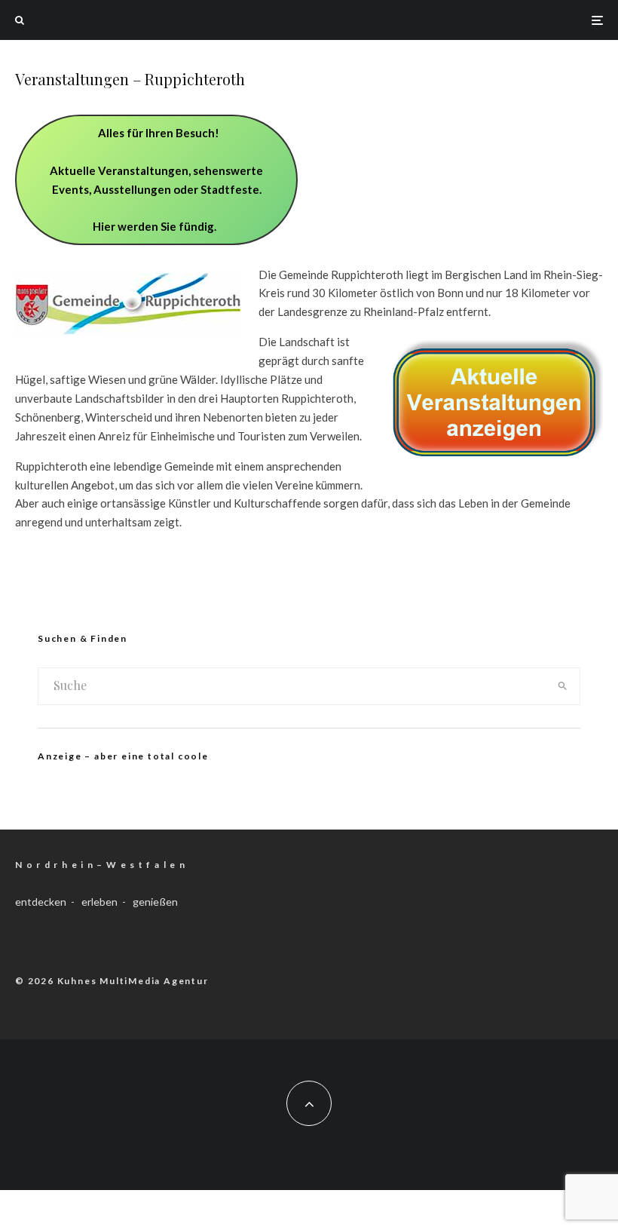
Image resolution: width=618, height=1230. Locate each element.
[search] (562, 686)
